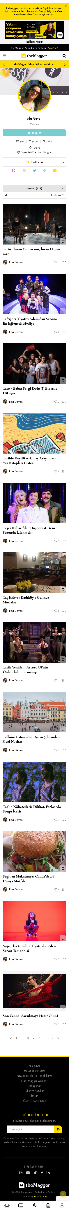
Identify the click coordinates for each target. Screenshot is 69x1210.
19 (52, 1038)
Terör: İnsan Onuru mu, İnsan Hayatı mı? (31, 252)
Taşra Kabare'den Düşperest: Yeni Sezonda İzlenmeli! (29, 530)
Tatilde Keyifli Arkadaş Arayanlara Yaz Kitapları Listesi (29, 461)
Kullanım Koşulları (34, 1090)
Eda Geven (15, 262)
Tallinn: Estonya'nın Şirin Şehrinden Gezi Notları (31, 739)
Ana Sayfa (35, 1065)
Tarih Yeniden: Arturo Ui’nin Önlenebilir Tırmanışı (25, 670)
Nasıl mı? (53, 47)
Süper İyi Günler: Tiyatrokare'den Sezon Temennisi (29, 948)
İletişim (34, 1095)
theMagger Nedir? (34, 1070)
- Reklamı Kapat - (34, 41)
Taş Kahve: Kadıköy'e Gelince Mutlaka (26, 600)
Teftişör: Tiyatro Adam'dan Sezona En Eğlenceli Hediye (30, 321)
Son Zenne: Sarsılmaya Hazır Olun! (30, 1016)
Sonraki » (58, 1038)
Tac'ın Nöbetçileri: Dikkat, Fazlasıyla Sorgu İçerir (32, 809)
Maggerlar (35, 1085)
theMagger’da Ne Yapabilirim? (34, 1075)
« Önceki (11, 1038)
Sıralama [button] (56, 195)
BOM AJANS (40, 1196)
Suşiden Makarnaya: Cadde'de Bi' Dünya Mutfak (29, 879)
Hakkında (37, 162)
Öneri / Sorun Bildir (34, 1101)
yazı (20, 141)
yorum (33, 141)
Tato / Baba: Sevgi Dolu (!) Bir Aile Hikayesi (30, 391)
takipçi (48, 141)
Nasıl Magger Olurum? (34, 1081)
